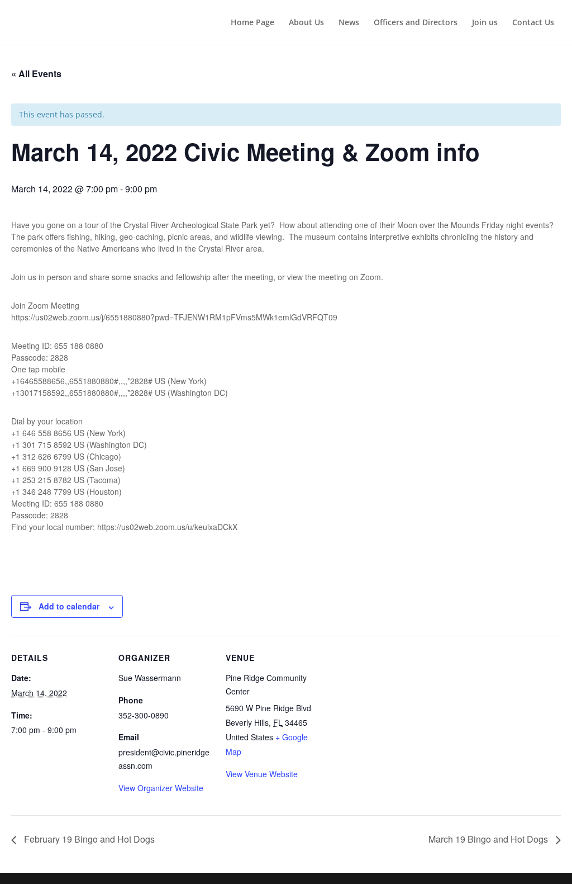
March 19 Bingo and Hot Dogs (489, 839)
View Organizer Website (160, 787)
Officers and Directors (415, 22)
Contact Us (533, 22)
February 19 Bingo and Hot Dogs (88, 839)
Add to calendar (69, 606)
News (349, 22)
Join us (485, 22)
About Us (306, 22)
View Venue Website (262, 773)
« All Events (36, 73)
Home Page (252, 22)
